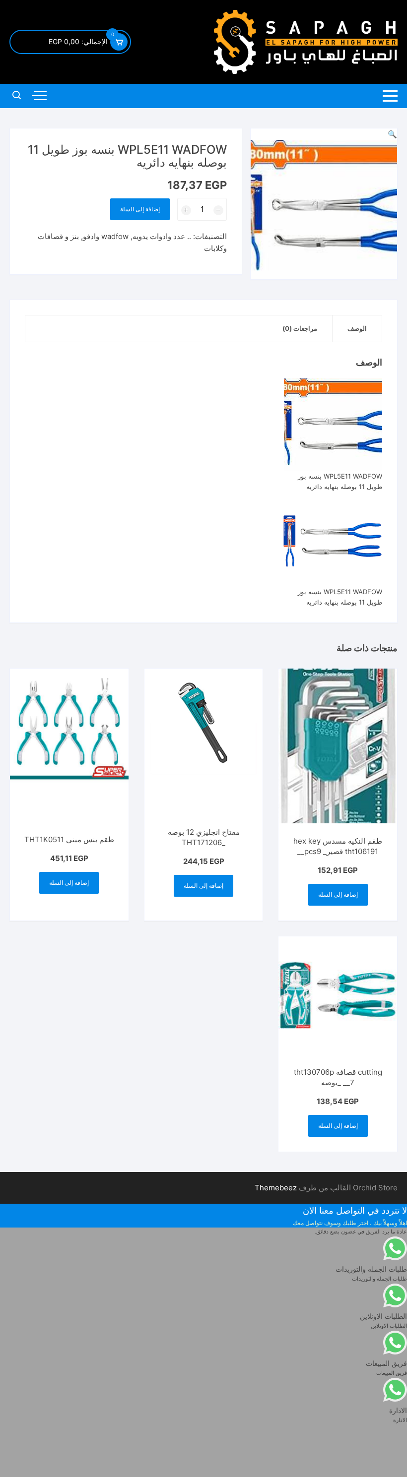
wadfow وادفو (106, 236)
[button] (392, 134)
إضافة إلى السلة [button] (338, 894)
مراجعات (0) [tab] (299, 328)
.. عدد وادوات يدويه (162, 236)
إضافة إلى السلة (140, 209)
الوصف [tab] (357, 328)
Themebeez (276, 1187)
